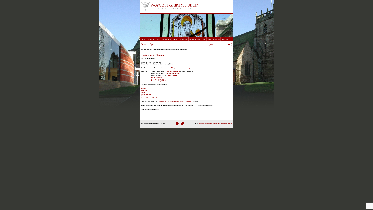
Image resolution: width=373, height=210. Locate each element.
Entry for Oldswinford (173, 71)
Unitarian (144, 96)
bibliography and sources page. (180, 68)
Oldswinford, (174, 101)
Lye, (168, 101)
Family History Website (159, 81)
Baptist (143, 88)
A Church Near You (157, 79)
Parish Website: (151, 77)
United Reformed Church (149, 98)
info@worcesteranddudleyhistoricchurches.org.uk (215, 123)
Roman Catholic (146, 94)
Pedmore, (189, 101)
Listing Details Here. (173, 73)
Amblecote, (162, 101)
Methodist (144, 90)
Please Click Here (172, 75)
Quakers (143, 92)
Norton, (182, 101)
